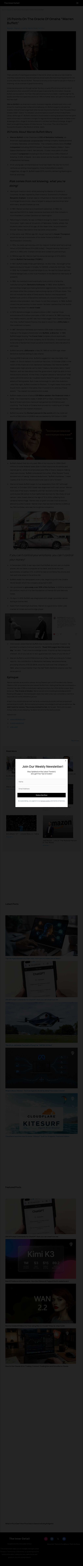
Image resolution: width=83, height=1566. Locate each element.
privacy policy (45, 801)
